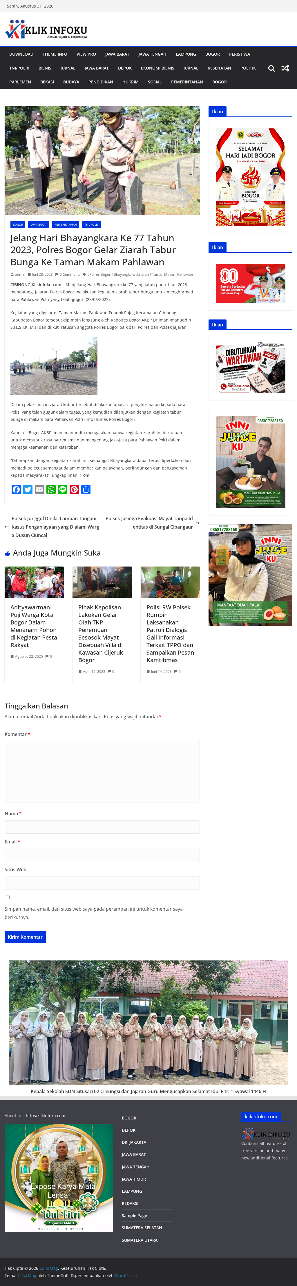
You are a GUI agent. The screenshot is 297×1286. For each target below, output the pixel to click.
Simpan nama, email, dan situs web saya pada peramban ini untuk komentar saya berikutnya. (94, 913)
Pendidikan (100, 82)
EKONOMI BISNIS (157, 68)
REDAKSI (130, 1203)
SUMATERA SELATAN (142, 1227)
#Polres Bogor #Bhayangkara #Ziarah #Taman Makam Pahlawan (140, 274)
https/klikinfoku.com (45, 1115)
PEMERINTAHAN (187, 82)
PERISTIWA (239, 54)
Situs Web (15, 869)
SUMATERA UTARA (139, 1240)
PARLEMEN (20, 82)
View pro (86, 54)
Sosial (155, 82)
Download (21, 54)
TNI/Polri (19, 68)
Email (12, 842)
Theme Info (55, 54)
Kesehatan (219, 68)
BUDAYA (71, 82)
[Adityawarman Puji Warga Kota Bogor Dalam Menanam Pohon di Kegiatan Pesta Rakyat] (34, 570)
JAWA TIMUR (134, 1179)
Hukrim (130, 82)
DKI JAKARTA (134, 1142)
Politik (248, 68)
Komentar (17, 734)
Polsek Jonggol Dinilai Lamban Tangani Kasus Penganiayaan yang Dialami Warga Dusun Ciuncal (55, 526)
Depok (125, 68)
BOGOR (129, 1118)
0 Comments (70, 274)
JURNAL (68, 68)
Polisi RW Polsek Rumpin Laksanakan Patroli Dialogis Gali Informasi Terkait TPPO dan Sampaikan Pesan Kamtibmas (170, 633)
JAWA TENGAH (152, 54)
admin (20, 274)
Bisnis (45, 68)
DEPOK (128, 1130)
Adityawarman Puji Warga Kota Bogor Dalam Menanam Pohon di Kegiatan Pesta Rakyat (33, 626)
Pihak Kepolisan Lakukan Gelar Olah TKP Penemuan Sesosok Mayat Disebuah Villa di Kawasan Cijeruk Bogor (100, 633)
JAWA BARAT (117, 54)
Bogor (212, 54)
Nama (13, 813)
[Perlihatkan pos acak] (285, 68)
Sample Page (134, 1215)
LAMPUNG (186, 54)
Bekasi (47, 82)
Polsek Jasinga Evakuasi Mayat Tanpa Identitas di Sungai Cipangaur (149, 522)
